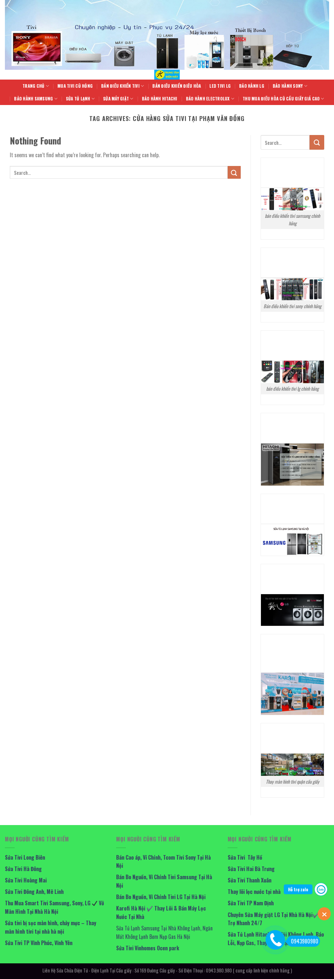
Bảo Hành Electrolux (208, 99)
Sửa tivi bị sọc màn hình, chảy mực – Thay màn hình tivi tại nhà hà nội (50, 927)
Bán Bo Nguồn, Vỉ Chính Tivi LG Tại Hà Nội (160, 897)
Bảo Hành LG (251, 86)
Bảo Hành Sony (288, 86)
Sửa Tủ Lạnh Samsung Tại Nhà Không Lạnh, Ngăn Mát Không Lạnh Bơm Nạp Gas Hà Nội (164, 932)
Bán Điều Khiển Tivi (120, 86)
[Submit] (234, 172)
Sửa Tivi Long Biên (25, 857)
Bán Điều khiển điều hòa (176, 86)
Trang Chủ (33, 86)
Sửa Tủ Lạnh (78, 99)
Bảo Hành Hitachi (159, 99)
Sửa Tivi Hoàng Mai (26, 880)
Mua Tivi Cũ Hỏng (75, 86)
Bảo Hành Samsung (33, 99)
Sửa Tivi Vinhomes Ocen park (147, 948)
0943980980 (304, 941)
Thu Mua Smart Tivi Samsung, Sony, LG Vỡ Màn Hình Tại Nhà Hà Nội (54, 907)
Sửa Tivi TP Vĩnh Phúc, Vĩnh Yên (38, 943)
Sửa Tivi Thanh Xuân (249, 880)
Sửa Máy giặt (116, 99)
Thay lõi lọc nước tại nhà (254, 892)
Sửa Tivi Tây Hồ (245, 857)
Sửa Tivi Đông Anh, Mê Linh (34, 892)
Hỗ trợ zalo (298, 889)
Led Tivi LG (220, 86)
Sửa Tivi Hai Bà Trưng (251, 869)
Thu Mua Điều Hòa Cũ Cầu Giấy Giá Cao (281, 99)
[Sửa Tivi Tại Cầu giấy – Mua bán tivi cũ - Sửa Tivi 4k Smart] (167, 75)
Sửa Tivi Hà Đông (23, 869)
